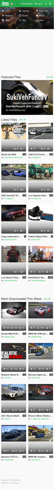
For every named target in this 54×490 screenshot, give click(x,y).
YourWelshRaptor (38, 280)
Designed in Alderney (11, 479)
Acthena (7, 377)
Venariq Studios (10, 280)
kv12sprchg (36, 198)
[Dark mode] (46, 3)
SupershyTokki (10, 239)
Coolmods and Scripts (13, 157)
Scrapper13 (36, 157)
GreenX (7, 418)
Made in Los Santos (10, 482)
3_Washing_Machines (40, 418)
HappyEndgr (9, 336)
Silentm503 (9, 459)
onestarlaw (35, 239)
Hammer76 (35, 377)
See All (50, 76)
